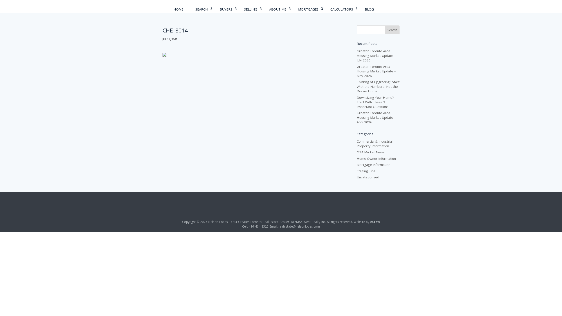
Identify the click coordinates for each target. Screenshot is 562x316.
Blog (369, 9)
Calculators (341, 9)
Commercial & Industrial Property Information (375, 143)
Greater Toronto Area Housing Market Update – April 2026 (376, 117)
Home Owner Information (376, 158)
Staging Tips (366, 171)
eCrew (375, 222)
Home (178, 9)
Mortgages (308, 9)
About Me (277, 9)
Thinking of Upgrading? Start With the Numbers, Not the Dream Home (378, 86)
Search (201, 9)
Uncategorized (368, 177)
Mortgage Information (373, 164)
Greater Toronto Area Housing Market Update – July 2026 (376, 55)
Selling (250, 9)
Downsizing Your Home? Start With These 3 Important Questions (375, 102)
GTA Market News (371, 152)
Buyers (226, 9)
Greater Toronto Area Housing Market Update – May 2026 (376, 71)
